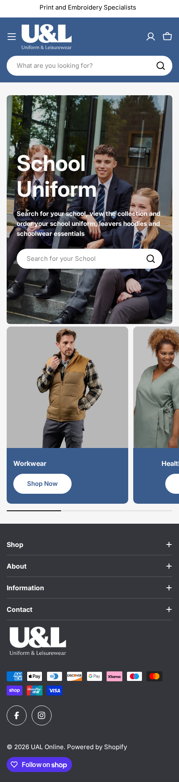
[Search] (161, 66)
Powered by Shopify (97, 747)
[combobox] (89, 66)
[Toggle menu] (12, 37)
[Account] (151, 37)
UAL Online (47, 747)
